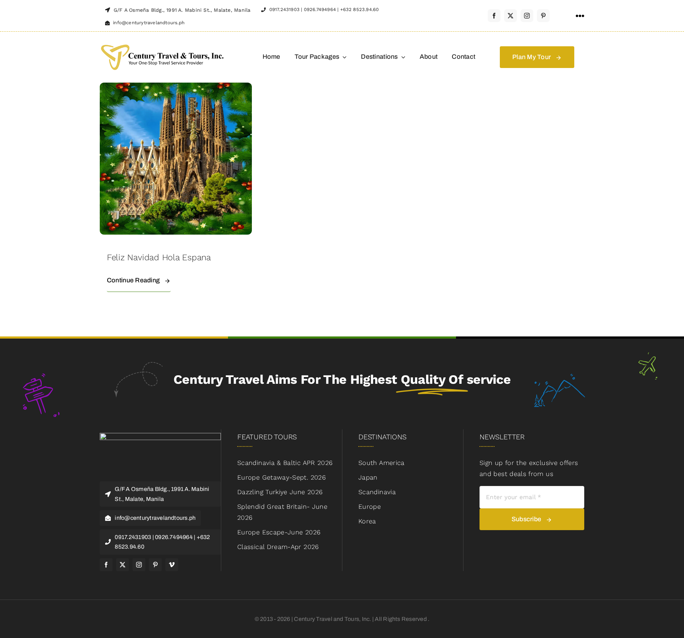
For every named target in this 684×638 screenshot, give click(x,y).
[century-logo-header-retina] (162, 43)
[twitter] (510, 15)
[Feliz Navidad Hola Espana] (176, 87)
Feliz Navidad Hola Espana (159, 257)
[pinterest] (543, 15)
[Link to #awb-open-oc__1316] (580, 16)
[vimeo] (171, 564)
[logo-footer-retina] (160, 436)
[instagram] (526, 15)
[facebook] (494, 15)
